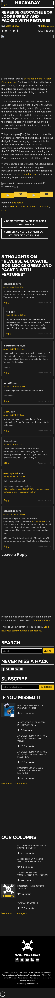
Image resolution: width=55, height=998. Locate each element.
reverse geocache (39, 206)
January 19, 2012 (46, 31)
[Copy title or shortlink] (17, 31)
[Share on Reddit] (14, 30)
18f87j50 (14, 206)
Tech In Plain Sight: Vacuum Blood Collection (32, 873)
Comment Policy (41, 620)
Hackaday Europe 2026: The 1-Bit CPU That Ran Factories (30, 770)
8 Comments (47, 26)
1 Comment (25, 894)
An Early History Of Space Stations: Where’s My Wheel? (32, 738)
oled (22, 206)
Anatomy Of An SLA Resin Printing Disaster (31, 723)
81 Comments (26, 867)
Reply (6, 302)
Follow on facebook (3, 669)
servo (4, 210)
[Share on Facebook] (2, 30)
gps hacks (17, 202)
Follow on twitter (8, 669)
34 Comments (27, 880)
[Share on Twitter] (6, 30)
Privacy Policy (47, 975)
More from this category (14, 783)
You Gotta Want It (27, 903)
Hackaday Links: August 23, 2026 (30, 887)
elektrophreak (11, 473)
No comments (27, 713)
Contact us (21, 669)
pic (27, 206)
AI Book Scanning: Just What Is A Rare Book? (30, 860)
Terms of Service (9, 978)
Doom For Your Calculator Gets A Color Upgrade (25, 223)
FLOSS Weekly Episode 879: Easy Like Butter (31, 846)
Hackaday (27, 3)
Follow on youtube (12, 669)
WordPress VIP (32, 984)
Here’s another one (27, 174)
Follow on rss (17, 669)
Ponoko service (38, 521)
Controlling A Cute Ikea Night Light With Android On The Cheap (25, 234)
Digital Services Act (25, 978)
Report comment (44, 303)
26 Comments (27, 746)
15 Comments (26, 730)
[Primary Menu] (51, 3)
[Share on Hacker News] (10, 30)
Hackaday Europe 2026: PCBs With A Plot (30, 707)
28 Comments (27, 778)
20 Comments (27, 762)
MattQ (6, 411)
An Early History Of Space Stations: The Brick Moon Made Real (32, 754)
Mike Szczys (13, 26)
